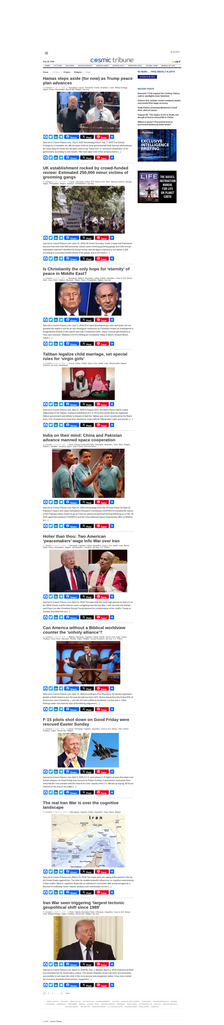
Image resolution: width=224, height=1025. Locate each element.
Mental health (114, 363)
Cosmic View (152, 66)
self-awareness (80, 184)
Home (45, 72)
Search (176, 52)
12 (62, 993)
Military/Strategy (121, 88)
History (129, 278)
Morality (129, 182)
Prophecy (71, 914)
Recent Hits (70, 89)
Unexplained (102, 66)
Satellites (54, 446)
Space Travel (78, 446)
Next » (68, 993)
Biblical (81, 278)
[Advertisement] (112, 26)
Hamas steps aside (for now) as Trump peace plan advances (88, 80)
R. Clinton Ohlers (115, 1006)
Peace (51, 89)
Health (100, 363)
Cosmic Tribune (55, 1021)
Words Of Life (168, 66)
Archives (64, 1001)
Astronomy (146, 1001)
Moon (121, 445)
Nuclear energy (72, 1006)
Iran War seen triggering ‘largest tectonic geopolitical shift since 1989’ (83, 905)
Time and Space (90, 446)
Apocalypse (73, 88)
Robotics (46, 446)
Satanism (70, 184)
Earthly (96, 88)
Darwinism (72, 1004)
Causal (81, 88)
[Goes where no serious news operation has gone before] (112, 59)
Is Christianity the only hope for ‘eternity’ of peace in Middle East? (86, 271)
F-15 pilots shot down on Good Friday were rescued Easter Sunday (86, 721)
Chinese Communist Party (84, 445)
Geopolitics (118, 66)
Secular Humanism (97, 639)
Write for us (75, 1001)
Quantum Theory (99, 1006)
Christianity (89, 88)
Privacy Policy (53, 1001)
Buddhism (50, 1004)
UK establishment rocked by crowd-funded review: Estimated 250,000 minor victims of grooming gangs (85, 172)
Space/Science (85, 66)
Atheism (174, 1001)
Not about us (88, 1001)
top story (86, 89)
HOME (47, 66)
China (71, 445)
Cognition (81, 546)
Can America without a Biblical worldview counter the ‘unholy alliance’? (84, 630)
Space (69, 446)
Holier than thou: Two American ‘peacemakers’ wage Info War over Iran (81, 538)
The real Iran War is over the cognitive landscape (80, 805)
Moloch (157, 1004)
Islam (112, 88)
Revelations (144, 1006)
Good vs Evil (100, 182)
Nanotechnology (170, 1004)
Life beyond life (145, 1004)
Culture (58, 66)
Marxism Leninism (118, 182)
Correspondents (103, 1001)
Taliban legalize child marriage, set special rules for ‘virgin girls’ (85, 356)
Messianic (70, 280)
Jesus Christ (53, 280)
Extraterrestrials (161, 1001)
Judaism (62, 280)
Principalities (135, 66)
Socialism (62, 446)
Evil (92, 182)
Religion (70, 66)
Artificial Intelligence (130, 1001)
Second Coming (131, 1006)
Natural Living (93, 1004)
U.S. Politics (105, 547)
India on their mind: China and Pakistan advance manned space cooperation (82, 437)
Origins (67, 72)
